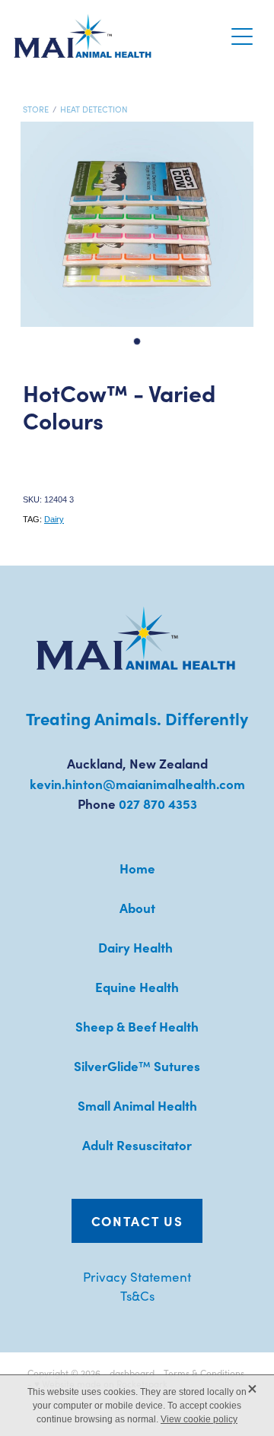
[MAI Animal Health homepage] (119, 36)
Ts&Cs (137, 1295)
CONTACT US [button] (137, 1220)
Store (36, 109)
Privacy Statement (137, 1276)
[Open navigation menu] (242, 36)
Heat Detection (94, 109)
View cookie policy (199, 1419)
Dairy (54, 519)
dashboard (132, 1373)
